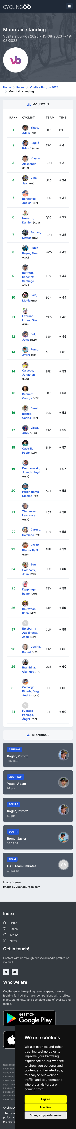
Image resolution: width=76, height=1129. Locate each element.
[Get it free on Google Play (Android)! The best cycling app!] (29, 1018)
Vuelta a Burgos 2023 (44, 87)
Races (20, 87)
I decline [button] (45, 1107)
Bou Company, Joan (29, 569)
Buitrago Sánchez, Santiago (28, 277)
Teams (14, 935)
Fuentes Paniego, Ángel (28, 715)
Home (7, 87)
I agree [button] (45, 1099)
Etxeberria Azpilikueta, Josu (30, 632)
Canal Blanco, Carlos (30, 412)
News (13, 941)
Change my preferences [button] (46, 1115)
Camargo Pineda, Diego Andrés (31, 691)
